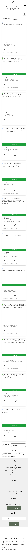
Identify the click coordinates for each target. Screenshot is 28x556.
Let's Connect (14, 508)
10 (15, 450)
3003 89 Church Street (11, 220)
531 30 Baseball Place (9, 115)
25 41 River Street (9, 45)
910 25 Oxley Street (12, 361)
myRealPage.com (17, 532)
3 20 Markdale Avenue (11, 80)
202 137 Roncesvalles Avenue (10, 150)
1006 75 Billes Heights (9, 290)
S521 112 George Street (9, 185)
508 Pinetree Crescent (8, 431)
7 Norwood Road (10, 255)
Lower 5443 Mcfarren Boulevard (11, 396)
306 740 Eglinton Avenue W (10, 326)
